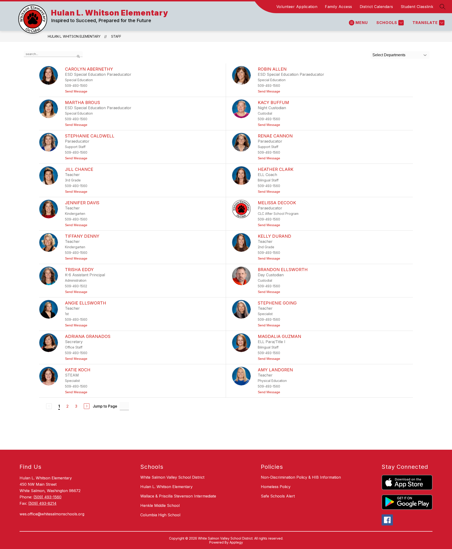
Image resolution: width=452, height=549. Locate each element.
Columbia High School (160, 515)
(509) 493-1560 (47, 497)
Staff (116, 36)
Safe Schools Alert (278, 496)
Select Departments (388, 55)
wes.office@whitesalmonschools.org (52, 514)
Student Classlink (417, 6)
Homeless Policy (276, 486)
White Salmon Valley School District (172, 477)
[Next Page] (86, 406)
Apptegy (236, 542)
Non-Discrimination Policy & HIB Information (301, 477)
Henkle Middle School (160, 505)
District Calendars (376, 6)
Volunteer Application (297, 6)
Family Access (338, 6)
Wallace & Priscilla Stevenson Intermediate (178, 496)
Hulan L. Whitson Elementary (74, 36)
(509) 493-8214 (42, 503)
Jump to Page (105, 406)
